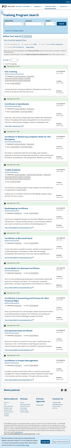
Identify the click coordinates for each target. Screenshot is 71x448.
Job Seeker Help (8, 406)
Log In (68, 2)
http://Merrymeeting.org (13, 126)
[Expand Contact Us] (68, 6)
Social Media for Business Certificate (22, 268)
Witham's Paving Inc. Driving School (14, 74)
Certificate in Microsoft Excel (18, 238)
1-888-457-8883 (56, 402)
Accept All (45, 442)
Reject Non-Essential (61, 442)
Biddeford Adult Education (12, 210)
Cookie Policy (23, 410)
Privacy (22, 402)
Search (61, 24)
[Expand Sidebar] (2, 12)
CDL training (11, 71)
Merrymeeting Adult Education (13, 106)
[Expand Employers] (41, 6)
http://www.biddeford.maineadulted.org (18, 228)
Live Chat (54, 408)
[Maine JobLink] (8, 6)
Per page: (6, 60)
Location (28, 21)
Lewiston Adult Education (11, 172)
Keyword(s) (9, 21)
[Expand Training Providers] (57, 6)
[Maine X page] (65, 390)
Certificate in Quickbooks (17, 104)
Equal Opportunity (25, 404)
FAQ (5, 404)
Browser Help (8, 410)
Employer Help (8, 408)
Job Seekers (26, 6)
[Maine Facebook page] (62, 390)
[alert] (35, 67)
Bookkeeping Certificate (16, 208)
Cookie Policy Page (22, 445)
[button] (14, 31)
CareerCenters (56, 406)
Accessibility (23, 408)
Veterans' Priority (25, 406)
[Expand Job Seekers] (31, 6)
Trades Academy (12, 170)
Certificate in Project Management (21, 360)
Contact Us (63, 6)
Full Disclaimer (19, 432)
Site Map (6, 415)
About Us (6, 402)
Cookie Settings (24, 412)
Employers (37, 6)
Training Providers (50, 6)
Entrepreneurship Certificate (18, 330)
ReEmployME (39, 405)
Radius (48, 21)
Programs (6, 414)
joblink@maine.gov (57, 404)
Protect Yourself (8, 412)
